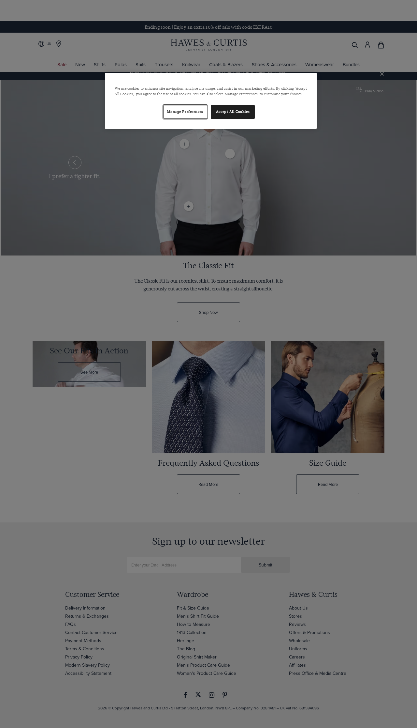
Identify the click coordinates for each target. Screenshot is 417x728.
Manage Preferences (185, 112)
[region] (211, 101)
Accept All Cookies (233, 112)
